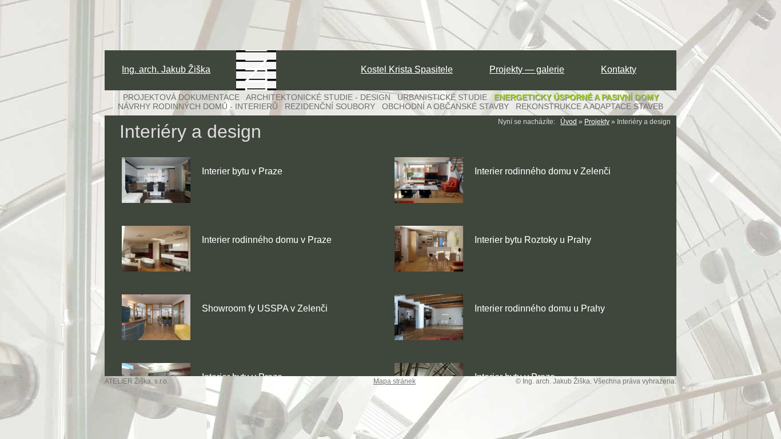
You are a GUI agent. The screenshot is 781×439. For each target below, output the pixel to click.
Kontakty (618, 69)
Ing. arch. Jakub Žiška (166, 69)
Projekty (596, 122)
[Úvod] (256, 88)
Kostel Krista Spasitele (407, 69)
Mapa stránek (394, 381)
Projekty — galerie (526, 69)
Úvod (568, 122)
